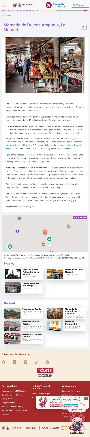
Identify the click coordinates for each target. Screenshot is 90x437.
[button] (45, 233)
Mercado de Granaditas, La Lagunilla (72, 311)
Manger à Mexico (8, 403)
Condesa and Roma (69, 395)
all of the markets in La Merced (68, 142)
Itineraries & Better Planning (12, 406)
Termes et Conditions (65, 428)
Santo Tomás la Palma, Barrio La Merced (30, 272)
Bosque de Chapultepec (71, 391)
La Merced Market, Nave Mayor (31, 284)
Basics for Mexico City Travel (13, 395)
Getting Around (7, 399)
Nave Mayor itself (26, 145)
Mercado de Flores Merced (74, 270)
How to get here (80, 217)
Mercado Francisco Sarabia (32, 335)
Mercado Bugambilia (71, 322)
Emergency (6, 414)
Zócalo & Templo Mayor (41, 394)
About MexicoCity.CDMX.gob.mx (14, 391)
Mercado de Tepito (31, 309)
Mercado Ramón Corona (30, 322)
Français (80, 5)
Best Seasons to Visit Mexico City (14, 410)
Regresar (6, 16)
